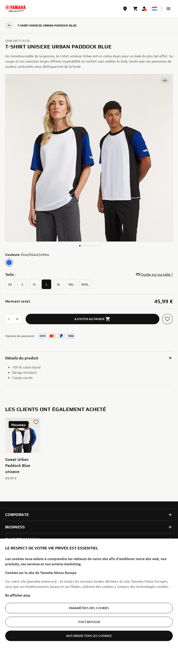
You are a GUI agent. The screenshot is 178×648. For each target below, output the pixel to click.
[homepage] (15, 9)
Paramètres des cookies (89, 608)
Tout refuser (89, 622)
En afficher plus (17, 595)
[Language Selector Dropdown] (154, 8)
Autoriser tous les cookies (89, 636)
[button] (168, 8)
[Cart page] (135, 8)
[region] (89, 593)
